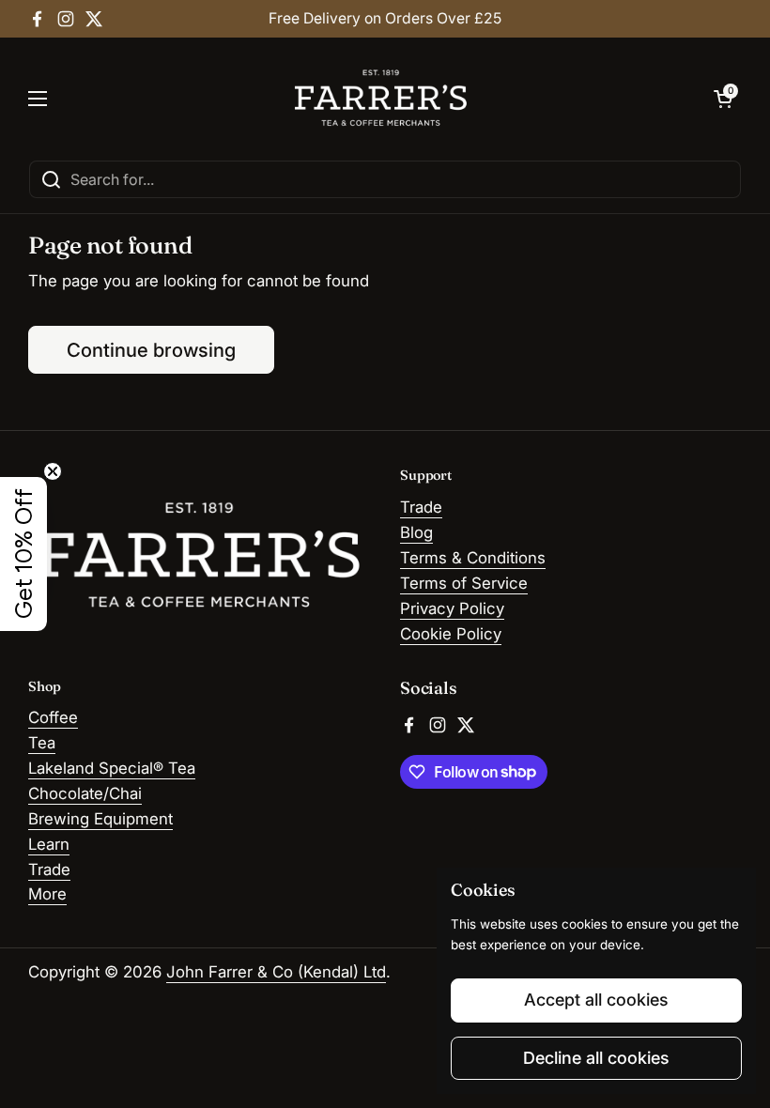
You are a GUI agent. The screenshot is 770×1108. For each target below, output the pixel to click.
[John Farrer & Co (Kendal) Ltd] (380, 99)
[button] (723, 98)
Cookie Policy (450, 633)
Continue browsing (151, 350)
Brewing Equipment (100, 818)
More (47, 894)
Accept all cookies (596, 999)
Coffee (53, 717)
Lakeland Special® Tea (111, 768)
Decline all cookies (596, 1058)
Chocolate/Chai (85, 793)
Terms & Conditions (473, 557)
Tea (41, 742)
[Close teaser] (52, 471)
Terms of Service (464, 583)
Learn (48, 844)
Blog (416, 532)
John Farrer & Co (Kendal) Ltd (276, 971)
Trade (421, 507)
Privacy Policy (452, 608)
